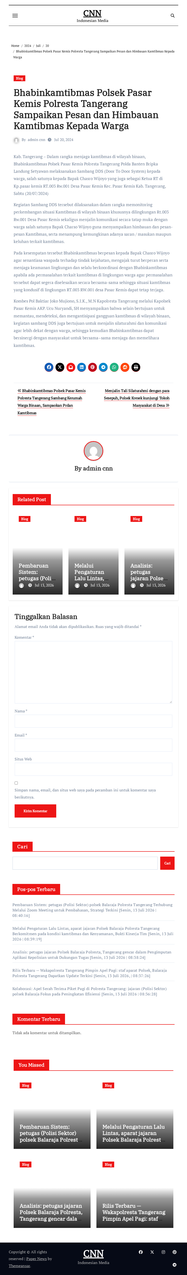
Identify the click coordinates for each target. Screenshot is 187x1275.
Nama (21, 711)
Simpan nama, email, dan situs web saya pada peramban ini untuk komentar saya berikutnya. (85, 793)
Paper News (36, 1258)
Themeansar (19, 1265)
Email (21, 735)
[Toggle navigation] (15, 15)
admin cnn (36, 139)
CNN (92, 13)
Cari (22, 846)
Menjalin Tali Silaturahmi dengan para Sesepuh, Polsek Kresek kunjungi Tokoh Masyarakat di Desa (136, 398)
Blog (19, 78)
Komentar (24, 637)
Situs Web (23, 759)
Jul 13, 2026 (44, 585)
